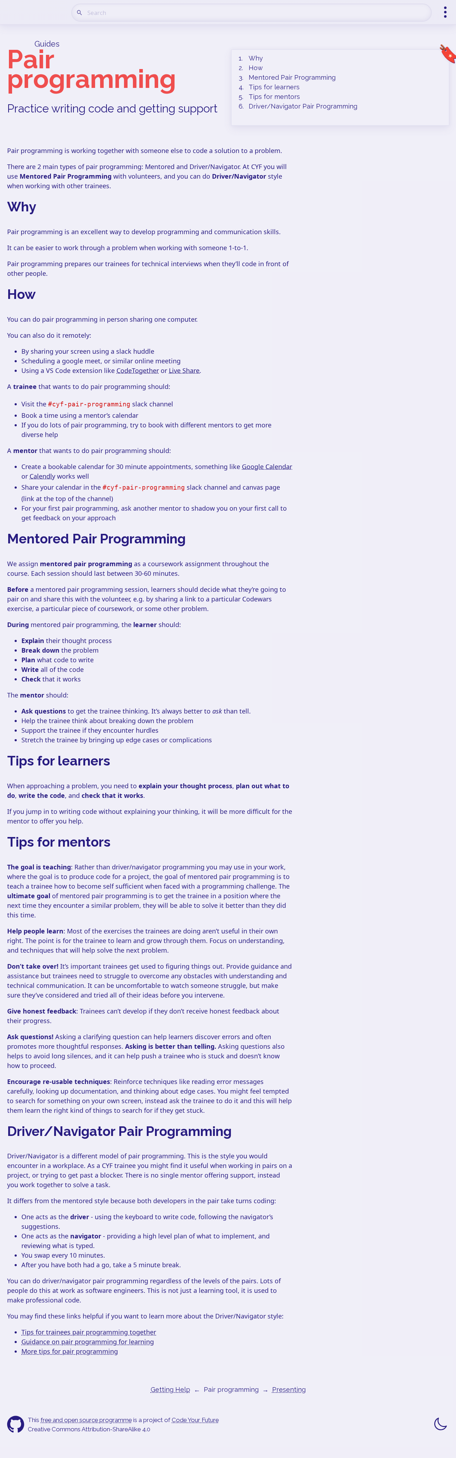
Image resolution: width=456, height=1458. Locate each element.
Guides (47, 44)
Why (256, 58)
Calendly (42, 476)
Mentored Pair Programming (292, 77)
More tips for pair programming (69, 1351)
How (256, 68)
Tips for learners (274, 87)
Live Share (184, 370)
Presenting (289, 1389)
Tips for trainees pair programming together (88, 1332)
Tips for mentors (274, 96)
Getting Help (170, 1389)
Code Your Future (195, 1419)
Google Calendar (267, 466)
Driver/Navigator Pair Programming (303, 106)
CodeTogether (137, 370)
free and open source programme (86, 1419)
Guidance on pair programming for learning (87, 1341)
